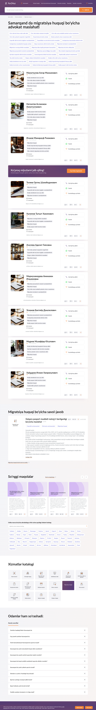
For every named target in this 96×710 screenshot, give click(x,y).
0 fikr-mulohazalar (32, 74)
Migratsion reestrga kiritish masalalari (19, 47)
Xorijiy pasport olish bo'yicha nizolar (67, 65)
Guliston (12, 534)
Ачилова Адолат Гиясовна (39, 245)
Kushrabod (54, 545)
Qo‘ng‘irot (48, 541)
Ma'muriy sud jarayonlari (48, 426)
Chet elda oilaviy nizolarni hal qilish (40, 33)
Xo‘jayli (25, 545)
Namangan (33, 531)
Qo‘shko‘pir (62, 545)
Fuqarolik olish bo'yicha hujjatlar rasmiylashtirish (22, 40)
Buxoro (25, 531)
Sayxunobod (71, 545)
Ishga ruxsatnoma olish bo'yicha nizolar (44, 44)
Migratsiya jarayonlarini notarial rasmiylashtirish (22, 51)
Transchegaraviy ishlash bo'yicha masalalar (45, 54)
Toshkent (12, 531)
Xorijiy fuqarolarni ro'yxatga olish (37, 61)
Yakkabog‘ (19, 538)
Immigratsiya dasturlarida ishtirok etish (72, 40)
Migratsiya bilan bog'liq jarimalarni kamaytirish (44, 47)
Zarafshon (77, 541)
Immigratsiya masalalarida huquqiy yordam (20, 44)
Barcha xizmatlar (18, 17)
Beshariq (32, 545)
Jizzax (60, 531)
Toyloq (65, 534)
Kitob (30, 534)
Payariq (36, 534)
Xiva (19, 541)
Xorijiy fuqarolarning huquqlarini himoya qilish (60, 61)
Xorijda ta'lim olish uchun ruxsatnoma (58, 58)
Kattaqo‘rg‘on (80, 534)
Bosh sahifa (10, 17)
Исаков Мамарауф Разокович (40, 138)
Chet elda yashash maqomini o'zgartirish (20, 37)
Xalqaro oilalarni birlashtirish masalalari (35, 58)
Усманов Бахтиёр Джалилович (41, 310)
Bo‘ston (39, 545)
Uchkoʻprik (12, 541)
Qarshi (47, 531)
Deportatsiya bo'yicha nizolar (40, 37)
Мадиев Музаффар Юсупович (41, 341)
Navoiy (18, 534)
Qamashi (12, 545)
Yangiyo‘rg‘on (32, 541)
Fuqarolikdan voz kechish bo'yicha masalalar (48, 40)
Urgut (24, 534)
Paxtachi (69, 538)
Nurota (19, 545)
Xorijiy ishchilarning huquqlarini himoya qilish (44, 65)
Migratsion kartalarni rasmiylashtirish (66, 44)
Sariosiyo (77, 538)
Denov (59, 534)
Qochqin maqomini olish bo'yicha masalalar (21, 54)
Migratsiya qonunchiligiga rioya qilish (46, 51)
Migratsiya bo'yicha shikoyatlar (66, 47)
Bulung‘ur (34, 538)
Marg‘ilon (71, 534)
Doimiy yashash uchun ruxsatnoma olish (61, 37)
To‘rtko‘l (49, 538)
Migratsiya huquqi (31, 86)
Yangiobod (43, 534)
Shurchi (25, 541)
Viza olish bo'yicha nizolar (16, 58)
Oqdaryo (42, 538)
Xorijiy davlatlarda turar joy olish (18, 61)
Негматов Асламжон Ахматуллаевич (36, 105)
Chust (78, 545)
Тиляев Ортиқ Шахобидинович (41, 182)
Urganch (54, 531)
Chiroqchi (26, 538)
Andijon (19, 531)
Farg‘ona (40, 531)
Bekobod (70, 541)
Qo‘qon (72, 531)
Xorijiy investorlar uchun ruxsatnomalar (20, 65)
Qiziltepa (46, 545)
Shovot (63, 541)
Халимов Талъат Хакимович (40, 213)
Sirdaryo (12, 538)
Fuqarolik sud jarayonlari (33, 426)
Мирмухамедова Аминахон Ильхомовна (39, 277)
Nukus (66, 531)
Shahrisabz (51, 534)
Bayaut (63, 538)
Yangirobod (12, 548)
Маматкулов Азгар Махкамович (41, 72)
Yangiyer (56, 538)
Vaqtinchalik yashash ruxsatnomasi (68, 54)
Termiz (79, 531)
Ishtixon (41, 541)
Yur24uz (12, 3)
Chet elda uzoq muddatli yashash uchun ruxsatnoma (65, 33)
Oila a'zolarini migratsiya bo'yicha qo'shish (69, 51)
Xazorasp (56, 541)
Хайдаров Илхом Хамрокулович (42, 372)
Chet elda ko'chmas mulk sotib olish (19, 33)
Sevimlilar (90, 3)
